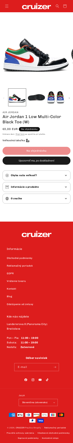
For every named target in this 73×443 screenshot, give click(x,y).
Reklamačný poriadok (20, 265)
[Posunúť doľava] (3, 98)
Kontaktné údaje (50, 438)
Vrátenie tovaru (16, 281)
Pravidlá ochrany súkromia (20, 433)
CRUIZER (20, 428)
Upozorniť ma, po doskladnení (36, 160)
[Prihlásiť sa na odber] (55, 367)
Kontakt (11, 288)
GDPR (10, 273)
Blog (9, 296)
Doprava (20, 134)
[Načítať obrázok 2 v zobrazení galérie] (36, 97)
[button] (7, 6)
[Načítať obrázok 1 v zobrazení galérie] (17, 97)
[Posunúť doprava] (69, 98)
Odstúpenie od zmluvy (20, 304)
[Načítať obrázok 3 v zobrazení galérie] (56, 97)
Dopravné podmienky (28, 438)
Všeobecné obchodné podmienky (54, 433)
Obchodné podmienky (19, 258)
